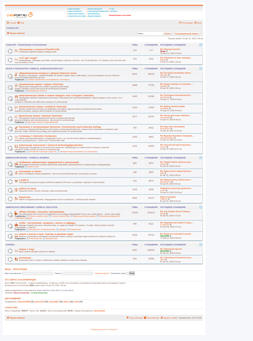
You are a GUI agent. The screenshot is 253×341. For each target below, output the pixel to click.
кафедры (62, 229)
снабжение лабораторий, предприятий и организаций (49, 162)
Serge (162, 51)
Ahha (162, 260)
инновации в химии (30, 171)
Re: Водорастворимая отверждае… (177, 136)
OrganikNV (54, 302)
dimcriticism (165, 129)
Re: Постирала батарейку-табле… (176, 73)
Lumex (163, 147)
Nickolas (163, 75)
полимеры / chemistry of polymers (38, 136)
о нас (112, 9)
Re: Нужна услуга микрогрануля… (176, 171)
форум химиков (94, 16)
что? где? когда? (28, 58)
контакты (113, 11)
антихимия (25, 257)
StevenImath (99, 311)
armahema (164, 97)
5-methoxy (164, 225)
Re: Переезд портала (170, 49)
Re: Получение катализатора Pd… (176, 95)
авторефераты (94, 14)
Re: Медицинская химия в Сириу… (176, 223)
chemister (164, 108)
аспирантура (75, 229)
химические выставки (77, 16)
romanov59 (165, 117)
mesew (163, 164)
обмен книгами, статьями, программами (41, 211)
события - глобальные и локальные (26, 45)
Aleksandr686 (24, 302)
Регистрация (20, 269)
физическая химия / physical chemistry (40, 115)
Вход (7, 269)
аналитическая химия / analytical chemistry (43, 106)
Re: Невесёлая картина (171, 249)
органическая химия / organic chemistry (41, 84)
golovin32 (39, 302)
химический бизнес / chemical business (27, 158)
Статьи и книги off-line (60, 216)
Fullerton (163, 199)
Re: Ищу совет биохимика (172, 127)
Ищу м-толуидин (168, 197)
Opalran (163, 86)
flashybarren (165, 182)
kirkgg (162, 214)
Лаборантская (51, 238)
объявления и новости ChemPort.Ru (39, 49)
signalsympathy (166, 138)
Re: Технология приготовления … (176, 145)
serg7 (162, 190)
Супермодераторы (39, 293)
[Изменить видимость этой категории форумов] (200, 44)
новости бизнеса (75, 11)
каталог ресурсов (95, 9)
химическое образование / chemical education (31, 207)
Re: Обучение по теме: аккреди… (176, 58)
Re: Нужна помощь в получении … (176, 84)
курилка (10, 245)
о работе (24, 180)
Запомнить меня (118, 273)
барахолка (24, 197)
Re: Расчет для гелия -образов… (175, 115)
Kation (162, 60)
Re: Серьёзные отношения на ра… (176, 257)
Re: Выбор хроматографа (172, 106)
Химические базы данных (84, 216)
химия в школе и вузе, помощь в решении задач (46, 234)
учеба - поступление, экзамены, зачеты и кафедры (47, 223)
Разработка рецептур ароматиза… (176, 188)
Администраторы (21, 293)
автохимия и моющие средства (42, 151)
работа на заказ (27, 188)
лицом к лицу (26, 249)
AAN (162, 173)
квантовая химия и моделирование (42, 122)
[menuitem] (20, 23)
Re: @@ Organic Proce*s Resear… (175, 211)
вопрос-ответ (33, 167)
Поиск (167, 33)
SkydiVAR (164, 236)
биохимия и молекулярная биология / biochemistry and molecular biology (60, 127)
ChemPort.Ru (13, 28)
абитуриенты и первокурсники (42, 229)
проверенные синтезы (37, 91)
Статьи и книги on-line (38, 216)
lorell (76, 302)
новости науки (74, 9)
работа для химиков (76, 14)
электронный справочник (98, 11)
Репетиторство (35, 238)
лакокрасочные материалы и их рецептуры (78, 151)
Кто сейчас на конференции (20, 280)
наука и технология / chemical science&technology (34, 69)
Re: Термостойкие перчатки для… (176, 162)
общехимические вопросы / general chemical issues (48, 73)
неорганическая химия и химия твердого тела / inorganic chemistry (56, 95)
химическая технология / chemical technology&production (51, 145)
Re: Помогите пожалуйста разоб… (176, 234)
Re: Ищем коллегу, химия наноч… (176, 180)
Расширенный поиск (186, 33)
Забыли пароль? (102, 273)
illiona (66, 302)
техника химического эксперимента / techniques (48, 80)
